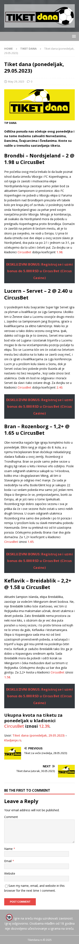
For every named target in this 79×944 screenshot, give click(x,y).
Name (8, 849)
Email (8, 861)
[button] (73, 36)
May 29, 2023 (16, 81)
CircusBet (24, 252)
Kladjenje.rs (12, 740)
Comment (11, 817)
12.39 (44, 726)
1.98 (59, 252)
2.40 (59, 387)
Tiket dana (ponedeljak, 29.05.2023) (38, 735)
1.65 (30, 542)
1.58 (7, 677)
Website (9, 873)
